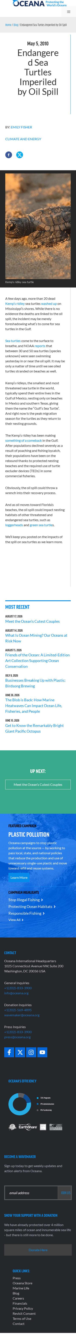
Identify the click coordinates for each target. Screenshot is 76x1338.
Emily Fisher (21, 127)
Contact (18, 1324)
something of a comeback (23, 440)
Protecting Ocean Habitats (30, 906)
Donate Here (38, 1250)
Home (8, 24)
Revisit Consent (24, 1313)
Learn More (19, 877)
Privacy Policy (23, 1308)
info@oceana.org (16, 993)
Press (17, 1278)
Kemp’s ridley (15, 303)
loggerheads (14, 525)
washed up (49, 303)
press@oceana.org (17, 1037)
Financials (20, 1303)
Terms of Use (22, 1318)
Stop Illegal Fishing (24, 899)
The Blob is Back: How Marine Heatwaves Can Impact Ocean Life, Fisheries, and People (33, 706)
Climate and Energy (23, 139)
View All (14, 920)
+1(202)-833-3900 (18, 988)
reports (40, 346)
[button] (8, 154)
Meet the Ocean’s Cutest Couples (32, 621)
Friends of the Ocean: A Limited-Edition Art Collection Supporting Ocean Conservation (37, 661)
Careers (18, 1298)
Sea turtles (13, 341)
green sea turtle (41, 525)
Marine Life (21, 1288)
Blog (16, 24)
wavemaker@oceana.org (21, 1015)
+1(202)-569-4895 (18, 1010)
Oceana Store (22, 1283)
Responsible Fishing (24, 913)
